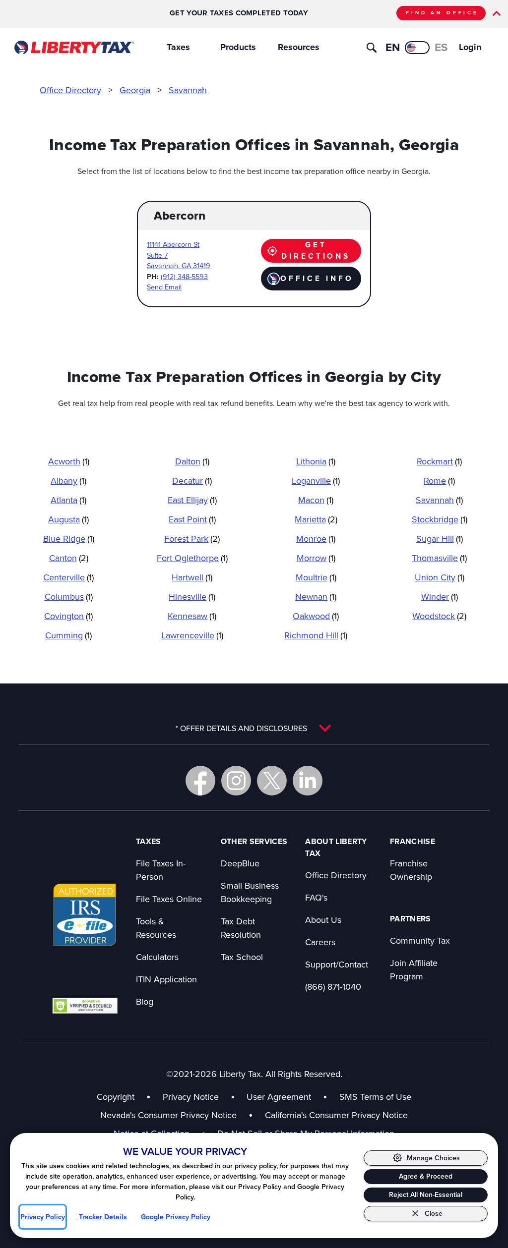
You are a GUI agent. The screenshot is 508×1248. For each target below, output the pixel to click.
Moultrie (316, 577)
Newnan (315, 596)
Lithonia (315, 461)
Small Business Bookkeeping (250, 892)
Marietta (316, 519)
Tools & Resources (156, 928)
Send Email (164, 287)
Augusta (68, 519)
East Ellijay (192, 500)
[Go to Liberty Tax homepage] (73, 48)
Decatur (192, 480)
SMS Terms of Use (375, 1096)
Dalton (192, 461)
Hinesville (192, 596)
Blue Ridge (68, 538)
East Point (192, 519)
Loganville (316, 480)
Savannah (188, 90)
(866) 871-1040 (333, 986)
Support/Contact (336, 964)
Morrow (316, 558)
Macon (315, 500)
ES (441, 47)
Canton (68, 558)
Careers (320, 942)
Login (470, 47)
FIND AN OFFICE (442, 12)
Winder (439, 596)
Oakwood (316, 616)
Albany (68, 480)
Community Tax (420, 940)
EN (392, 47)
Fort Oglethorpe (192, 558)
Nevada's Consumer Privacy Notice (176, 1115)
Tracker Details (103, 1217)
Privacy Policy (42, 1217)
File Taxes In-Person (161, 870)
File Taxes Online (169, 899)
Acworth (68, 461)
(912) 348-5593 (184, 276)
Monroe (315, 538)
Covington (68, 616)
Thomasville (439, 558)
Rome (439, 480)
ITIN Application (166, 979)
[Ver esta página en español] (417, 47)
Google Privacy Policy (175, 1217)
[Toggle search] (372, 48)
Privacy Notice (191, 1096)
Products (238, 47)
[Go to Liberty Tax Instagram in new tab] (236, 780)
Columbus (69, 596)
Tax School (242, 957)
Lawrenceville (192, 635)
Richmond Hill (315, 635)
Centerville (68, 577)
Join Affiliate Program (414, 969)
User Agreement (279, 1096)
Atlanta (68, 500)
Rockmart (439, 461)
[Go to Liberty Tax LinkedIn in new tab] (307, 780)
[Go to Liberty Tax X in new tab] (272, 780)
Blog (144, 1001)
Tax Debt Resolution (241, 928)
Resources (298, 47)
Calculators (157, 957)
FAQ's (316, 897)
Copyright (115, 1096)
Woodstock (439, 616)
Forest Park (192, 538)
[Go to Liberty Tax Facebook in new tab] (200, 780)
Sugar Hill (439, 538)
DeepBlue (240, 863)
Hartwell (192, 577)
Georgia (135, 90)
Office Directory (70, 90)
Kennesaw (192, 616)
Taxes (178, 47)
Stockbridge (439, 519)
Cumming (68, 635)
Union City (439, 577)
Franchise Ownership (411, 870)
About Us (323, 919)
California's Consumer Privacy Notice (336, 1115)
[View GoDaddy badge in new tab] (85, 1005)
